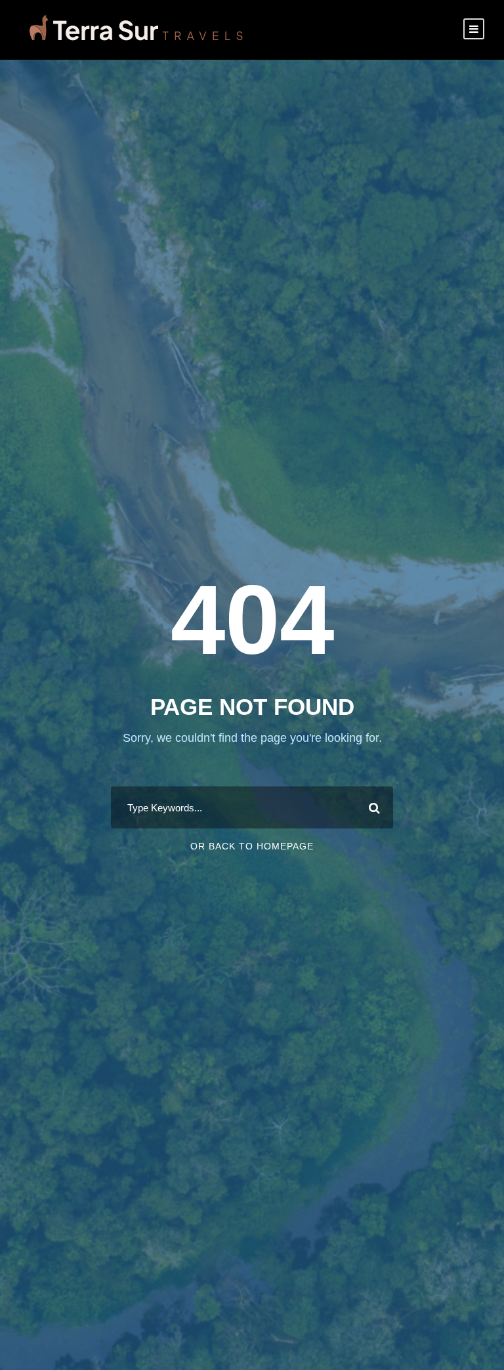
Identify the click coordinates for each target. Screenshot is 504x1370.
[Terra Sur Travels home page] (136, 29)
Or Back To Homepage (252, 846)
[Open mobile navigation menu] (473, 28)
